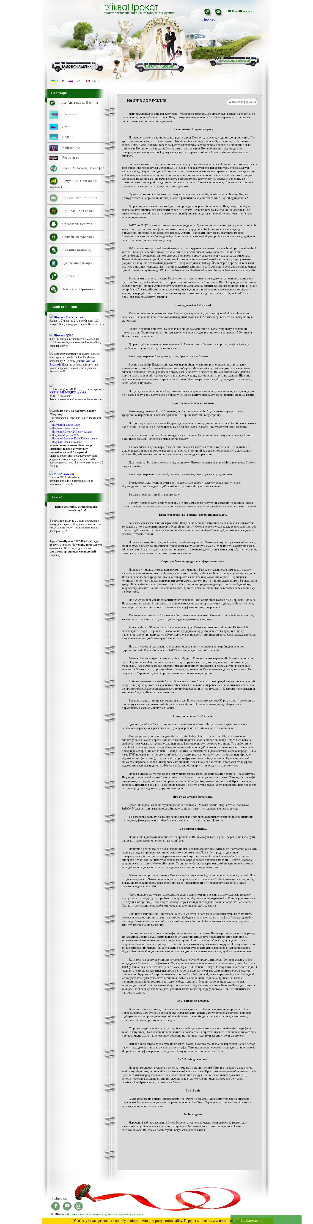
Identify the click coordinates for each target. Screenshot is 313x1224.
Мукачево (175, 1159)
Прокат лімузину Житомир (147, 1164)
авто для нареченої (175, 1138)
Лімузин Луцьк (236, 1149)
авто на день (195, 1138)
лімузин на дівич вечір (184, 1154)
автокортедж (173, 1144)
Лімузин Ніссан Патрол (65, 428)
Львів (165, 1159)
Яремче (144, 1169)
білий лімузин (190, 1144)
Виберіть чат (244, 1206)
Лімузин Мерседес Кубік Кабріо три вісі (75, 438)
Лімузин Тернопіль (227, 1154)
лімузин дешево (247, 1144)
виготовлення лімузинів (157, 13)
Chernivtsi (137, 1138)
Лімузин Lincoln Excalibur (67, 442)
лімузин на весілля (160, 1154)
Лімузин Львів (140, 1154)
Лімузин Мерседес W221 (66, 435)
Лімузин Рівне (206, 1154)
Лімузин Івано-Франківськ (211, 1149)
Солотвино (215, 1164)
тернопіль (228, 1164)
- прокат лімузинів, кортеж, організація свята (102, 1214)
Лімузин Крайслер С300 (66, 424)
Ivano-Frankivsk (154, 1138)
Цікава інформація (244, 101)
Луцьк (157, 1159)
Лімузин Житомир (184, 1149)
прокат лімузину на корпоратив (181, 1164)
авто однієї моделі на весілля (148, 1144)
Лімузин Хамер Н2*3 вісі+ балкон (71, 431)
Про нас (208, 19)
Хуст (134, 1169)
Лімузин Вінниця (227, 1144)
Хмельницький (244, 1164)
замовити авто (207, 1144)
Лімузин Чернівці (141, 1159)
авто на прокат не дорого (218, 1138)
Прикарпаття (230, 1159)
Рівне (204, 1164)
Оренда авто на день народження (202, 1159)
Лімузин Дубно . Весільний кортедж (152, 1149)
